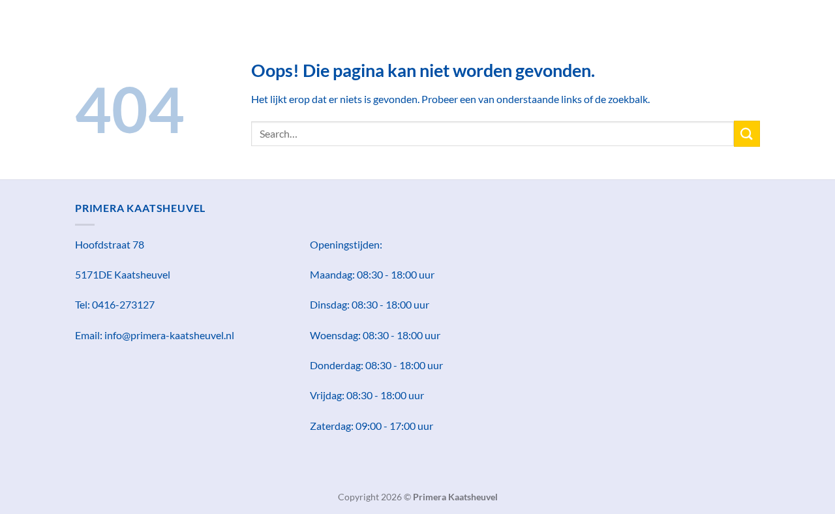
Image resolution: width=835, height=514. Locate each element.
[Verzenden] (747, 133)
